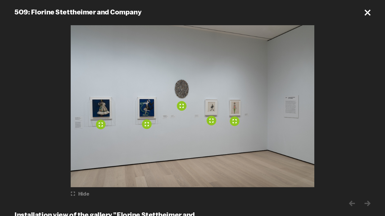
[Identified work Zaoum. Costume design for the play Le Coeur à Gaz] (211, 120)
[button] (367, 12)
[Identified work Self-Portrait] (181, 106)
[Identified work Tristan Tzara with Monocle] (234, 121)
